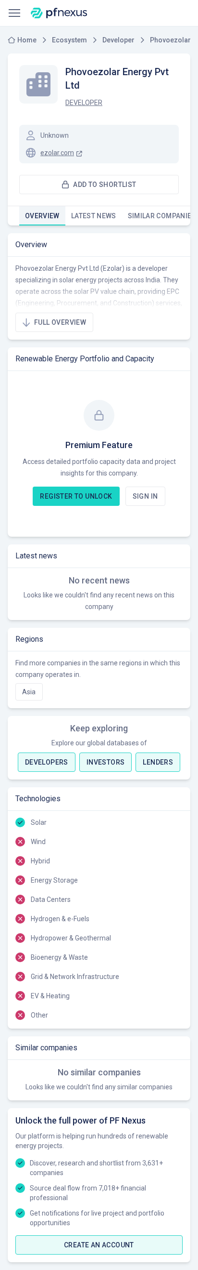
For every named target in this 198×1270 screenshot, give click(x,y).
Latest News (93, 216)
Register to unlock (76, 496)
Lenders (158, 762)
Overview (42, 216)
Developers (46, 762)
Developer (83, 102)
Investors (106, 762)
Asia (29, 692)
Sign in (145, 496)
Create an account (99, 1245)
